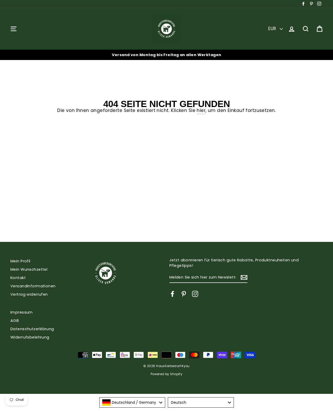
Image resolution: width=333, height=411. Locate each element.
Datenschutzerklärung (32, 329)
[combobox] (132, 402)
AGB (14, 320)
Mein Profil (20, 261)
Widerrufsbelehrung (29, 337)
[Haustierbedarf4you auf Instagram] (195, 294)
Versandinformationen (33, 286)
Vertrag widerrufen (29, 294)
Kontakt (18, 277)
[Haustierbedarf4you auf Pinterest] (184, 294)
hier (201, 111)
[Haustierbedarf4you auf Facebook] (172, 294)
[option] (166, 54)
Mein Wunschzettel (28, 269)
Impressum (21, 312)
